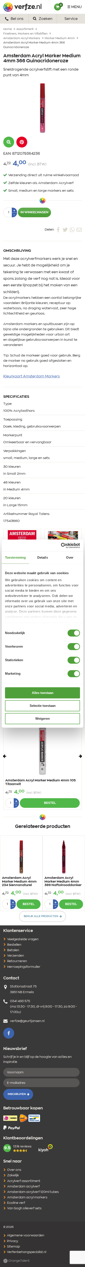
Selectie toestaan (43, 705)
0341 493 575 (20, 1001)
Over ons (14, 1169)
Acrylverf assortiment (23, 1181)
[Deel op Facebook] (58, 230)
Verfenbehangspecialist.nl (26, 1252)
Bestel (50, 803)
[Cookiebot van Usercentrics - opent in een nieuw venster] (61, 545)
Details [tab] (42, 557)
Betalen (13, 950)
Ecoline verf (16, 1202)
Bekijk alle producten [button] (41, 916)
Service (71, 19)
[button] (21, 142)
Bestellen (14, 944)
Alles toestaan (42, 693)
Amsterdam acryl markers (27, 1197)
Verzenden (15, 955)
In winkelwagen (34, 212)
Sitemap (13, 1246)
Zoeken (45, 19)
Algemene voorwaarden (25, 1235)
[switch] (74, 646)
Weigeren (42, 718)
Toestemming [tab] (15, 557)
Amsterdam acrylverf (23, 1186)
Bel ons (16, 19)
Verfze (22, 7)
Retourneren (17, 961)
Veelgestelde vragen (23, 939)
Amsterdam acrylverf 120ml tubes (33, 1192)
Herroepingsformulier (23, 966)
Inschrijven (17, 1094)
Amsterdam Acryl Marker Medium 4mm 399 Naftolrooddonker (63, 881)
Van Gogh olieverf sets (24, 1208)
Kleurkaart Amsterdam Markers (31, 376)
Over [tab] (69, 557)
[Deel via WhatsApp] (72, 230)
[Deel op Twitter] (65, 230)
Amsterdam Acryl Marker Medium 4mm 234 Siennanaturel (19, 881)
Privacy (12, 1241)
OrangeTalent (19, 1260)
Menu (76, 7)
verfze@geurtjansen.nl (27, 1021)
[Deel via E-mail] (79, 230)
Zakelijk (13, 1175)
